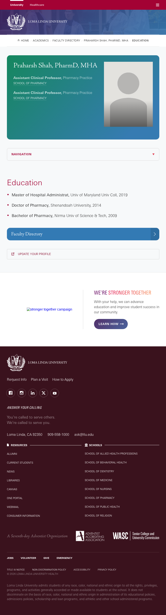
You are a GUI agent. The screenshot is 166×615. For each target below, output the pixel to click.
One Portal (15, 498)
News (10, 471)
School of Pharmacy (29, 83)
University (16, 4)
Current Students (20, 462)
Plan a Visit (39, 379)
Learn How (108, 324)
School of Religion (98, 515)
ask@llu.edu (84, 434)
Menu (157, 5)
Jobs (10, 558)
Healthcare (37, 4)
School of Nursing (98, 489)
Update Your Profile (34, 254)
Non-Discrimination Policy (49, 569)
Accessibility (81, 569)
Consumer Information (23, 515)
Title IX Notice (16, 569)
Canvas (12, 489)
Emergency (64, 558)
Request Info (17, 379)
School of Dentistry (99, 471)
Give (46, 558)
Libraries (13, 480)
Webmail (13, 507)
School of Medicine (98, 480)
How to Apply (62, 379)
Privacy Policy (107, 569)
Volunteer (28, 558)
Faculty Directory (26, 234)
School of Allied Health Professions (111, 453)
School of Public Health (102, 506)
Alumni (12, 453)
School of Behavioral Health (106, 462)
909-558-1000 (59, 434)
